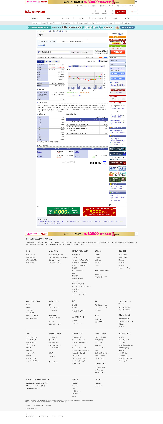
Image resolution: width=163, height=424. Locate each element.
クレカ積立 (122, 262)
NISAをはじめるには (32, 315)
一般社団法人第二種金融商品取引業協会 (71, 400)
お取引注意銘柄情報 (116, 130)
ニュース (98, 345)
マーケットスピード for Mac (80, 350)
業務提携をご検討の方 (125, 358)
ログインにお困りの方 (117, 84)
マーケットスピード (78, 345)
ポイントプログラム (32, 337)
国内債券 (74, 305)
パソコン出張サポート (117, 144)
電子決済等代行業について (127, 345)
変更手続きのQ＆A (116, 139)
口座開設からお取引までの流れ (58, 257)
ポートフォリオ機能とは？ (117, 108)
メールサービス (30, 353)
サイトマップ (123, 361)
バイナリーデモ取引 (125, 310)
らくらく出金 (53, 340)
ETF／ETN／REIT (77, 278)
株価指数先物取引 (124, 318)
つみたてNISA (30, 310)
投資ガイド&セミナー (55, 260)
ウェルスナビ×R (53, 307)
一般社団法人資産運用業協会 (87, 400)
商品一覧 (51, 321)
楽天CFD (98, 319)
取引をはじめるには (101, 305)
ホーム (39, 31)
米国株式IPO (99, 262)
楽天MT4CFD (99, 322)
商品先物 (121, 324)
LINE (73, 388)
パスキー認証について (117, 82)
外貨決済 (28, 348)
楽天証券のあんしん (55, 262)
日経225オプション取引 (126, 321)
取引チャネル (76, 363)
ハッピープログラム (55, 348)
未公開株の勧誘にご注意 (118, 120)
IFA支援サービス (124, 355)
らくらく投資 (53, 310)
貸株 (73, 273)
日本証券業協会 (33, 400)
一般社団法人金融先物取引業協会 (44, 400)
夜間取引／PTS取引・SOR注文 (81, 286)
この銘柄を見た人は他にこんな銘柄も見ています (73, 41)
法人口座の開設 (30, 262)
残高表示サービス (54, 342)
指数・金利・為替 (100, 337)
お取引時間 (29, 350)
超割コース (52, 356)
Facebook (75, 393)
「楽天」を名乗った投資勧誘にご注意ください (51, 221)
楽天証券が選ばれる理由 (56, 254)
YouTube (74, 385)
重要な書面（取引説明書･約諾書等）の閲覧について (118, 116)
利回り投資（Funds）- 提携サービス (78, 311)
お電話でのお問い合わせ (118, 140)
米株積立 (98, 260)
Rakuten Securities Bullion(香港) (35, 385)
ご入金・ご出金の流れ (117, 187)
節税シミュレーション (55, 324)
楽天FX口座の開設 (31, 260)
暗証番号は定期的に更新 (118, 85)
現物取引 (74, 257)
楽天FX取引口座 (115, 200)
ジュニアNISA (30, 313)
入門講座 (98, 310)
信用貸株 (75, 276)
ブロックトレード (77, 291)
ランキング (122, 265)
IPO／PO (75, 281)
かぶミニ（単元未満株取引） (81, 260)
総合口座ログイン (31, 254)
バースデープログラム (32, 361)
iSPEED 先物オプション (79, 358)
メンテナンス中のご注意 (118, 132)
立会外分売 (75, 289)
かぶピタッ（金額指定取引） (81, 262)
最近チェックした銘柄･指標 (48, 41)
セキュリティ (123, 342)
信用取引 (74, 268)
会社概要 (121, 337)
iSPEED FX (75, 355)
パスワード (114, 64)
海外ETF (98, 265)
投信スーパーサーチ (125, 268)
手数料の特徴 (76, 254)
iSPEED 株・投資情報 (78, 353)
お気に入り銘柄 (100, 355)
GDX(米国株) (41, 45)
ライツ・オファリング (78, 294)
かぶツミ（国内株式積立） (80, 265)
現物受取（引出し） (78, 323)
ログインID (114, 60)
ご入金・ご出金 (30, 345)
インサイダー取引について (94, 221)
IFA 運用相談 (123, 353)
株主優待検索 (99, 340)
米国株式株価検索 (58, 31)
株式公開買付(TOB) (78, 284)
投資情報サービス (31, 342)
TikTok (74, 396)
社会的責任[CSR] (124, 348)
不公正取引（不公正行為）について (113, 221)
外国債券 (74, 307)
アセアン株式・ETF (101, 277)
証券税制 (28, 355)
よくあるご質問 (115, 142)
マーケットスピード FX (79, 348)
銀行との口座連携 (31, 340)
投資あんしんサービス (55, 345)
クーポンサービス (31, 358)
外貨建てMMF (123, 257)
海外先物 (121, 326)
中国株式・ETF (100, 274)
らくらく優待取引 (78, 270)
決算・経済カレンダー (102, 353)
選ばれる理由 (123, 254)
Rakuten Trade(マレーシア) (34, 388)
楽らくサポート (100, 372)
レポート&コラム (100, 348)
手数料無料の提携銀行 (117, 188)
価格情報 (74, 320)
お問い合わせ (99, 370)
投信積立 (121, 260)
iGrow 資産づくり (77, 337)
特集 (96, 350)
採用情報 (121, 350)
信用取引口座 (114, 195)
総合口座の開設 (30, 257)
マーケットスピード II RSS (80, 342)
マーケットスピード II (78, 340)
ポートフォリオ (100, 358)
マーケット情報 (47, 31)
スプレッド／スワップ (102, 307)
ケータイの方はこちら (78, 361)
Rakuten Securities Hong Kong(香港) (37, 383)
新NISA (28, 305)
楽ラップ (51, 305)
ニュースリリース (124, 340)
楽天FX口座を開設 (116, 92)
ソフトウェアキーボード (118, 68)
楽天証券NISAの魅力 (32, 318)
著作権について (58, 223)
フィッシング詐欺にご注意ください (76, 221)
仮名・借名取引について (45, 223)
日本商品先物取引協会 (57, 400)
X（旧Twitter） (76, 391)
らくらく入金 (53, 337)
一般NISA (28, 307)
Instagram (75, 383)
